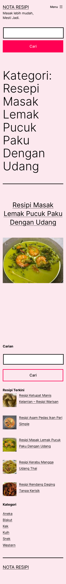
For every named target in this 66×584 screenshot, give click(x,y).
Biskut (7, 520)
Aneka (7, 514)
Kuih (6, 532)
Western (9, 545)
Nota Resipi (16, 7)
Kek (5, 526)
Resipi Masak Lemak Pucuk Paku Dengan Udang (33, 213)
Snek (6, 539)
